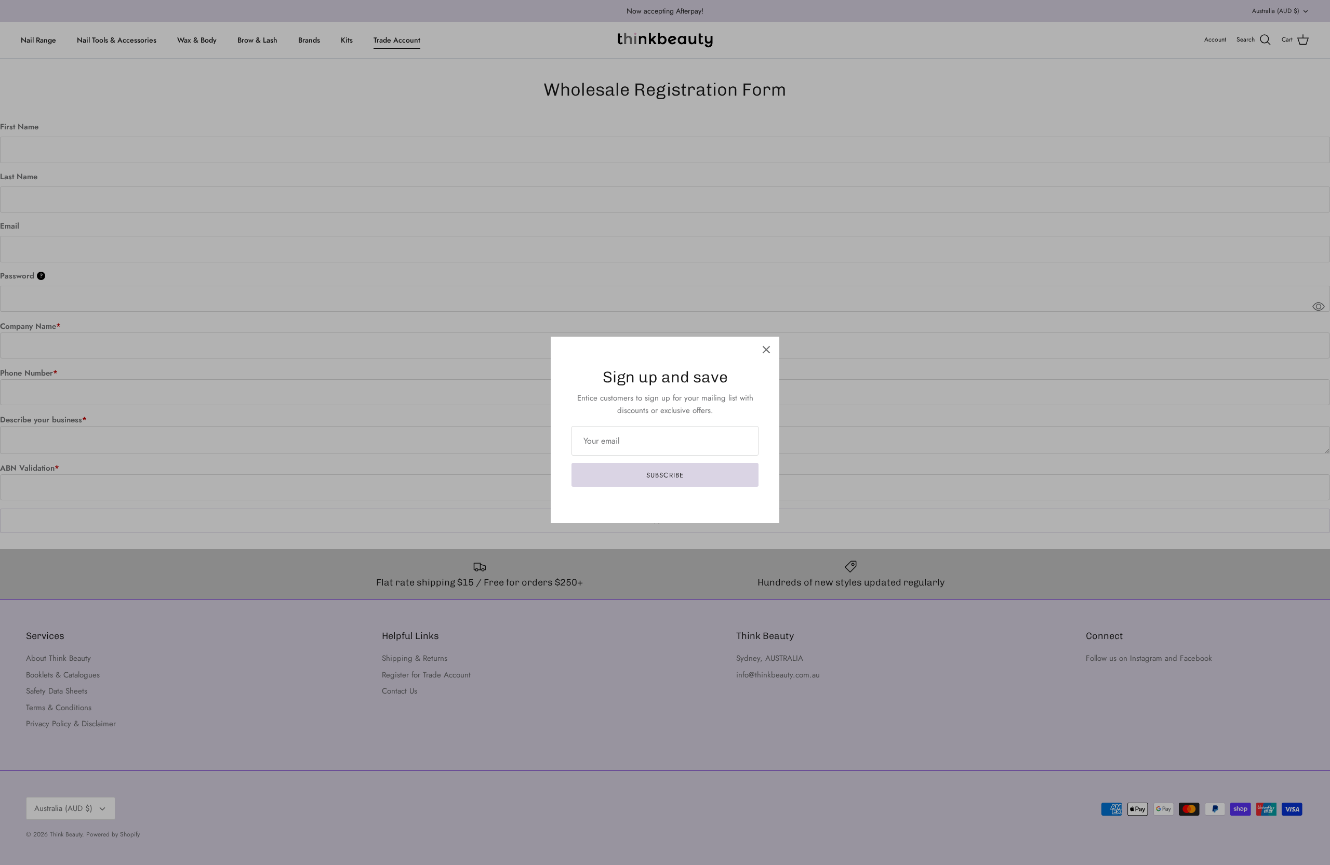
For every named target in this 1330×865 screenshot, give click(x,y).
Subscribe (664, 475)
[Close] (766, 349)
